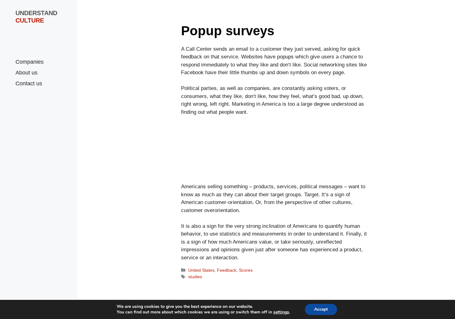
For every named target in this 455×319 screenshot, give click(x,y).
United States (201, 270)
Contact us (28, 83)
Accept (321, 309)
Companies (29, 62)
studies (195, 276)
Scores (246, 270)
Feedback (226, 270)
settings (281, 312)
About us (26, 73)
